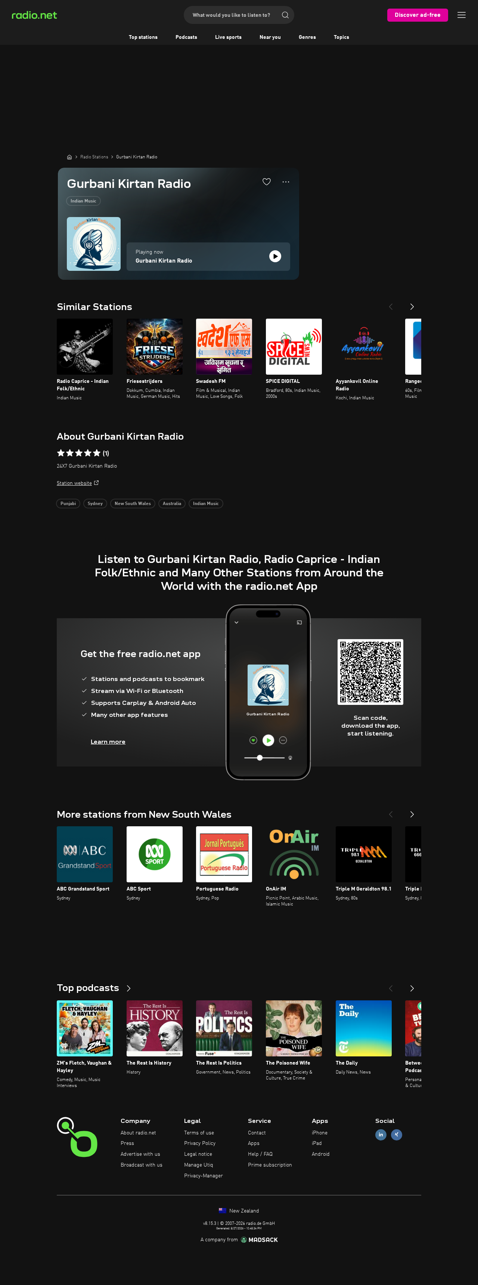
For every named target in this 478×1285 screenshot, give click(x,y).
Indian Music (83, 201)
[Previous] (391, 304)
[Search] (285, 14)
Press (127, 1143)
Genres (307, 37)
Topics (341, 37)
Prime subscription (270, 1165)
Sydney (95, 504)
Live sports (228, 37)
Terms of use (199, 1133)
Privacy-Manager (203, 1176)
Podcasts (186, 37)
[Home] (69, 157)
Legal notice (198, 1154)
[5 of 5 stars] (96, 453)
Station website (74, 483)
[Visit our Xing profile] (397, 1135)
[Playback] (275, 256)
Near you (270, 37)
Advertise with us (140, 1154)
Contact (257, 1133)
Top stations (143, 37)
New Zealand (243, 1211)
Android (321, 1154)
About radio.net (138, 1133)
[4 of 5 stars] (87, 453)
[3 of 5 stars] (78, 453)
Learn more (108, 742)
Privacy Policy (199, 1143)
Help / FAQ (260, 1154)
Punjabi (68, 504)
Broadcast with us (141, 1165)
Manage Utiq (198, 1165)
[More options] (286, 181)
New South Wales (133, 504)
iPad (317, 1143)
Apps (254, 1143)
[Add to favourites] (267, 182)
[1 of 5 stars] (60, 453)
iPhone (320, 1133)
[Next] (412, 304)
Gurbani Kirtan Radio (164, 261)
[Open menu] (461, 14)
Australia (172, 504)
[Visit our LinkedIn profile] (381, 1135)
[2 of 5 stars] (69, 453)
